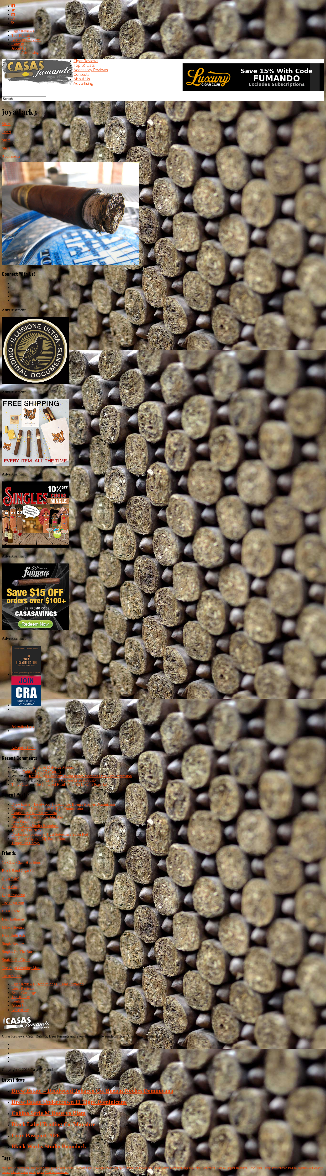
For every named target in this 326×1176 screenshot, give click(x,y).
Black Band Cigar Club (19, 871)
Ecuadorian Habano (150, 1168)
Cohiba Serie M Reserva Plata (34, 813)
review (24, 1172)
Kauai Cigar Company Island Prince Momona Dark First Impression (80, 776)
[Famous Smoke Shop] (35, 629)
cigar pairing (52, 1168)
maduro (292, 1168)
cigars (40, 1172)
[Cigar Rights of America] (26, 705)
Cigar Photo (11, 911)
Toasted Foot (11, 976)
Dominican (132, 1168)
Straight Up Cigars (16, 960)
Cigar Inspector (13, 895)
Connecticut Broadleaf (213, 1168)
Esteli (197, 1168)
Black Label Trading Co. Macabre (37, 817)
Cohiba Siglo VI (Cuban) (41, 772)
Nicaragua (99, 1168)
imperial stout (305, 1168)
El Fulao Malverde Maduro (53, 767)
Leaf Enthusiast (13, 919)
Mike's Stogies (13, 927)
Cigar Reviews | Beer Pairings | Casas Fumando (47, 984)
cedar (109, 1168)
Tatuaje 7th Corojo (25, 843)
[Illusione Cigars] (35, 383)
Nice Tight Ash (13, 935)
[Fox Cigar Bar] (35, 465)
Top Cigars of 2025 (26, 830)
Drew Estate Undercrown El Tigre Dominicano (47, 809)
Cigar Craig (11, 887)
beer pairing (37, 1168)
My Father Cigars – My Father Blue (38, 839)
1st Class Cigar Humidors (21, 862)
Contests (17, 44)
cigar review (9, 1168)
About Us (18, 48)
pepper (231, 1168)
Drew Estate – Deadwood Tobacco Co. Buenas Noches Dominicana (63, 804)
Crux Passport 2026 (26, 821)
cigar (115, 1168)
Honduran (241, 1168)
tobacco (15, 1172)
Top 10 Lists (20, 35)
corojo (32, 1172)
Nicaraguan (23, 1168)
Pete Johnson (279, 1168)
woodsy (318, 1168)
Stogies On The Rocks (19, 952)
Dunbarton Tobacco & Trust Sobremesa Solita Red (49, 834)
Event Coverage (23, 993)
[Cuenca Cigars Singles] (35, 547)
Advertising (30, 53)
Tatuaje (267, 1168)
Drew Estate (255, 1168)
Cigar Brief (10, 879)
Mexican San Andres (56, 1172)
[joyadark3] (70, 264)
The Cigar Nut (13, 903)
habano (6, 1172)
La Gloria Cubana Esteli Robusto (71, 780)
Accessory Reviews (26, 40)
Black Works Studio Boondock (34, 826)
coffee (165, 1168)
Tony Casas (20, 784)
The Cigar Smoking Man (21, 968)
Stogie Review (13, 943)
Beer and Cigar (83, 1168)
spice (122, 1168)
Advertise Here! (23, 726)
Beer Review (67, 1168)
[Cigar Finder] (26, 674)
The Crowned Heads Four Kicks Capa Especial (71, 784)
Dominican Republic (181, 1168)
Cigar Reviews (22, 31)
